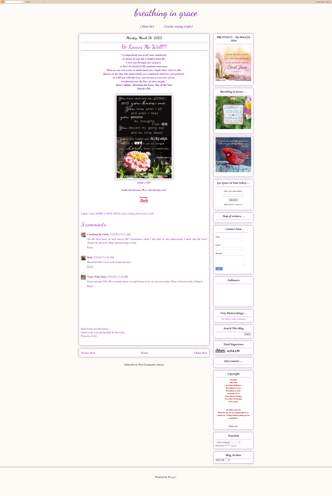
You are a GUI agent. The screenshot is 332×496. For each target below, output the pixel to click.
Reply (90, 247)
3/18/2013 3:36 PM (118, 276)
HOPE (99, 213)
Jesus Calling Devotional (135, 213)
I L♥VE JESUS (112, 213)
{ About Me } (146, 26)
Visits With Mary (97, 277)
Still (151, 213)
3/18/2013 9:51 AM (120, 234)
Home (144, 353)
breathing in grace (166, 12)
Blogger (172, 477)
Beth (89, 257)
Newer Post (88, 353)
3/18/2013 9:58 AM (103, 257)
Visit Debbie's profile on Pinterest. (233, 319)
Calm (92, 213)
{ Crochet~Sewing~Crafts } (178, 26)
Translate (233, 445)
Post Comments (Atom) (151, 364)
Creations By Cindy (98, 234)
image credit (144, 182)
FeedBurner (238, 204)
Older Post (200, 353)
